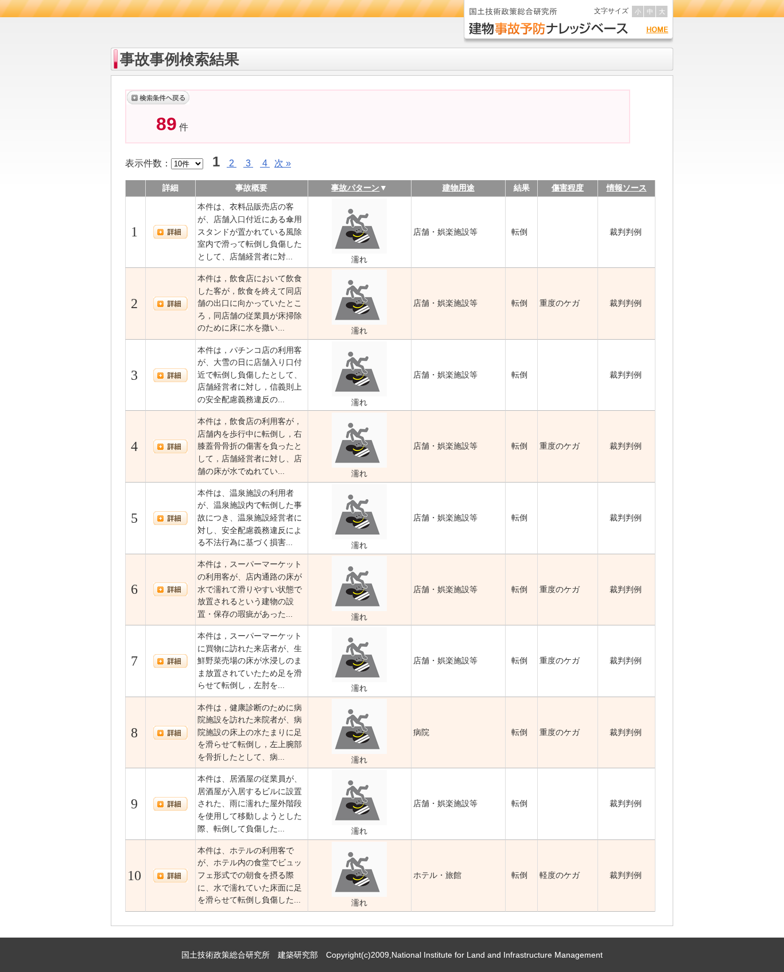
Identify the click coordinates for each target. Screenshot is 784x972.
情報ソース (627, 187)
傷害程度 (568, 187)
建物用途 (459, 187)
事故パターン (355, 187)
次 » (282, 163)
